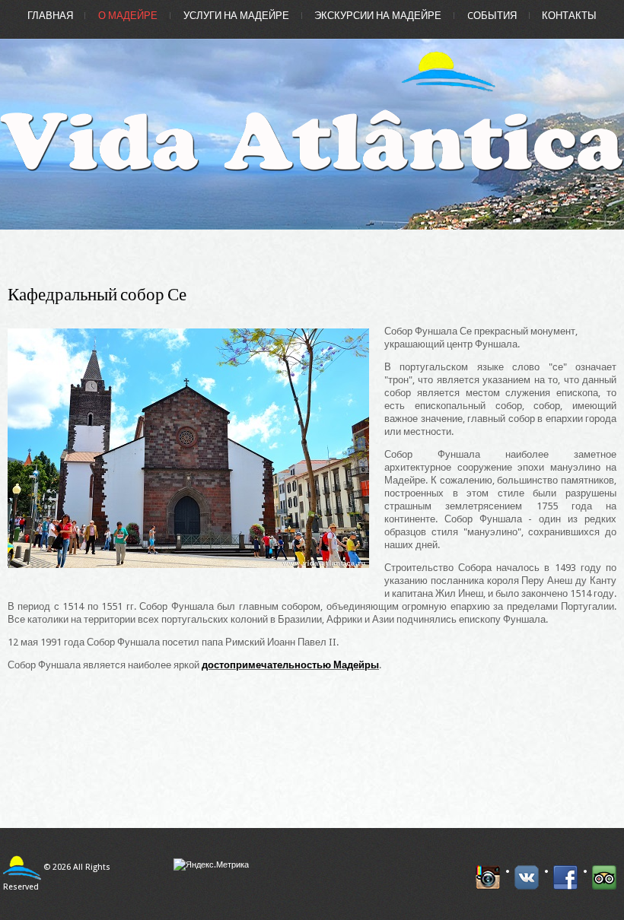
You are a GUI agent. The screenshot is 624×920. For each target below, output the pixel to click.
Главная (50, 15)
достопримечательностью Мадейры (290, 665)
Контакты (569, 15)
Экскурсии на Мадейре (377, 15)
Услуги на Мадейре (236, 15)
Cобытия (492, 15)
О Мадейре (128, 15)
